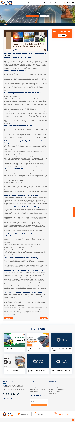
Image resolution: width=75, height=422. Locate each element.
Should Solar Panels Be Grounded (12, 370)
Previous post (8, 318)
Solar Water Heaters (34, 391)
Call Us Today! (45, 15)
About (27, 2)
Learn (45, 2)
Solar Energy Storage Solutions (36, 385)
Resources (39, 2)
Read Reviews (62, 35)
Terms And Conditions (63, 420)
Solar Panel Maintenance (35, 387)
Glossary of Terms (8, 398)
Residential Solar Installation (36, 384)
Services (32, 2)
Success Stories (60, 389)
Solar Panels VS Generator (10, 348)
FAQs (51, 2)
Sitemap (70, 420)
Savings (58, 385)
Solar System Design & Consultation (37, 389)
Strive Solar (7, 55)
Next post (44, 318)
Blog (50, 385)
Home (23, 2)
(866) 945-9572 (70, 2)
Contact (55, 2)
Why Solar (59, 391)
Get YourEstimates (32, 15)
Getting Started (52, 393)
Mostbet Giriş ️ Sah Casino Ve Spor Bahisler (61, 370)
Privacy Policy (55, 420)
